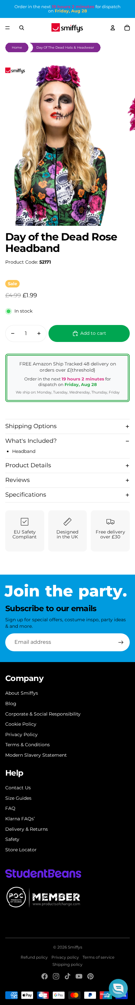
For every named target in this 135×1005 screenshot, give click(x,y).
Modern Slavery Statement (36, 755)
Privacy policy (65, 957)
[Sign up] (121, 642)
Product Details (28, 465)
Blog (10, 703)
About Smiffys (21, 693)
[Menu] (7, 27)
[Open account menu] (113, 28)
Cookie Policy (20, 724)
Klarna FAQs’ (20, 819)
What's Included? (31, 440)
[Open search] (21, 28)
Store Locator (21, 850)
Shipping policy (67, 964)
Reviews (17, 480)
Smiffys (75, 947)
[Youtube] (79, 976)
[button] (118, 988)
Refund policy (34, 957)
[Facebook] (44, 976)
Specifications (25, 494)
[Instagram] (56, 976)
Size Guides (18, 798)
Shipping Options (31, 426)
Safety (12, 839)
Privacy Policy (21, 734)
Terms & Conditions (27, 745)
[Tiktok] (67, 976)
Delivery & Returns (26, 829)
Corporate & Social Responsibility (43, 714)
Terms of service (98, 957)
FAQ (10, 808)
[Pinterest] (90, 976)
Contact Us (18, 788)
